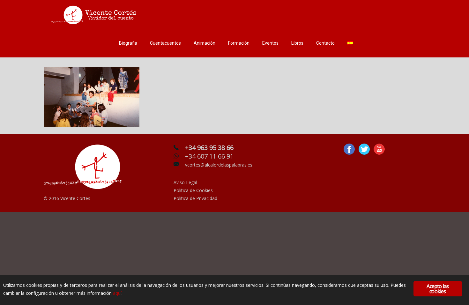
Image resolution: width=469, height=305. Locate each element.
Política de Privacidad (195, 198)
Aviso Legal (185, 182)
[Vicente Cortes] (94, 14)
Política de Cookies (193, 190)
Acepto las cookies (438, 289)
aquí (117, 293)
